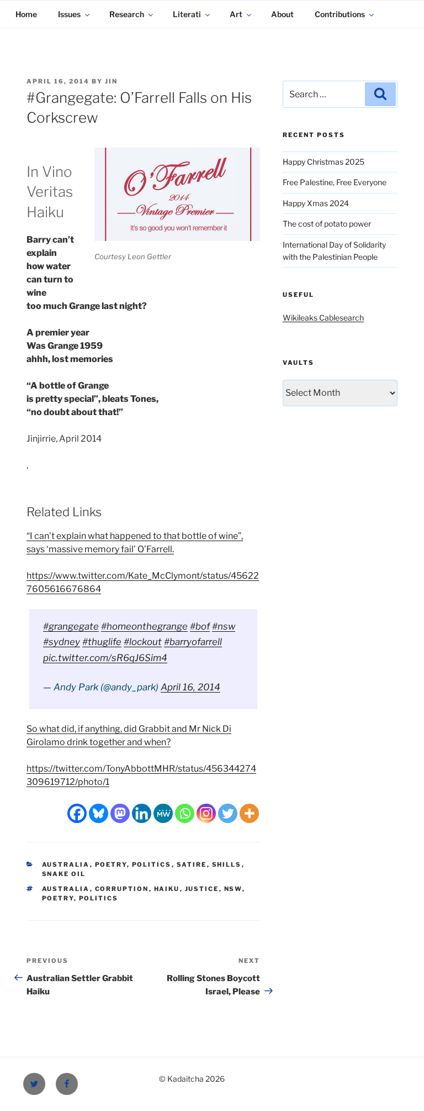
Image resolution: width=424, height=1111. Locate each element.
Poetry (111, 864)
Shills (227, 864)
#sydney (61, 641)
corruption (122, 889)
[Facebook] (77, 813)
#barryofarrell (193, 641)
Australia (66, 864)
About (282, 14)
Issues (69, 14)
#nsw (223, 626)
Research (126, 14)
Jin (111, 81)
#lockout (143, 641)
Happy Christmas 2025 (323, 161)
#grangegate (71, 626)
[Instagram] (206, 813)
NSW (233, 889)
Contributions (340, 14)
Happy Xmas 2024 (316, 203)
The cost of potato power (327, 223)
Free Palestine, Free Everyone (334, 182)
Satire (192, 864)
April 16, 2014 (190, 687)
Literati (187, 14)
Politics (152, 864)
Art (236, 14)
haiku (167, 889)
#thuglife (101, 641)
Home (26, 14)
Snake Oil (64, 874)
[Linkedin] (141, 813)
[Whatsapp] (184, 813)
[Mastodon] (120, 813)
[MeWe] (163, 813)
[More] (249, 813)
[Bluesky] (98, 813)
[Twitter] (227, 813)
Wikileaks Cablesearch (323, 317)
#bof (200, 626)
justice (202, 889)
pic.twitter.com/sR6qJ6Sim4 (105, 657)
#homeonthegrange (144, 626)
